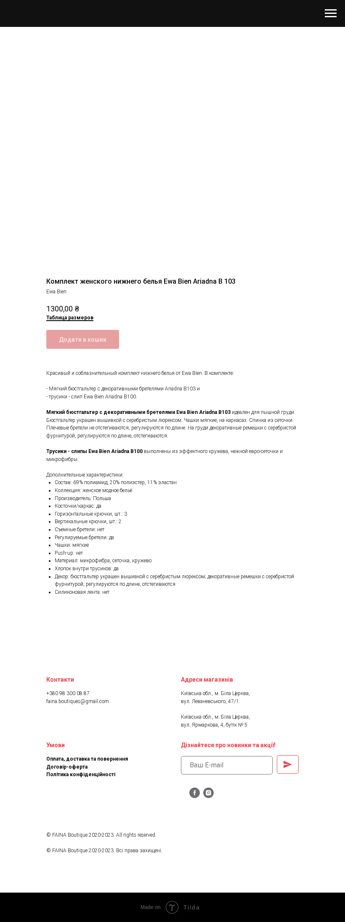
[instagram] (208, 795)
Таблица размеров (69, 318)
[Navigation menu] (331, 13)
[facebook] (194, 795)
